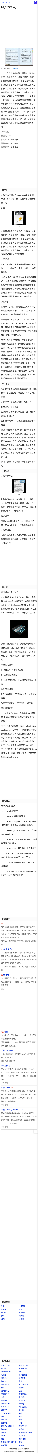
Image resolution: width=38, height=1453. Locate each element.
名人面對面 (23, 1375)
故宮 (2, 1306)
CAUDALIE (5, 1407)
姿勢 (20, 1413)
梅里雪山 (22, 1306)
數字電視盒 (5, 1384)
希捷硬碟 (22, 1378)
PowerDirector (6, 1372)
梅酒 (2, 1388)
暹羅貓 (21, 1319)
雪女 (2, 1397)
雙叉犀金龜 (23, 1394)
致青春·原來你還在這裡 (9, 1442)
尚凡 (2, 1416)
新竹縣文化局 (23, 1384)
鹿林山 (21, 1445)
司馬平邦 (4, 1410)
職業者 (21, 1429)
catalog (21, 1404)
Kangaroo (4, 1368)
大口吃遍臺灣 (6, 1413)
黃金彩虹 (22, 1397)
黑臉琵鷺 (22, 1400)
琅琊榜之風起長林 (7, 1426)
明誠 (20, 1420)
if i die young (23, 1365)
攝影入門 (4, 1381)
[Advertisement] (19, 28)
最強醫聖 (4, 1423)
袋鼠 (20, 1391)
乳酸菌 (3, 1375)
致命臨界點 (5, 1391)
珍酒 (20, 1423)
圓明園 (21, 1316)
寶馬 (20, 1309)
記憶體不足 (5, 1394)
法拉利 (3, 1319)
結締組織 (4, 1429)
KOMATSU (23, 1368)
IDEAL (3, 1436)
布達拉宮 (22, 1312)
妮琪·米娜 (22, 1439)
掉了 (20, 1416)
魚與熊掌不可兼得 (25, 1432)
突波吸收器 (23, 1426)
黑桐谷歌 (4, 1400)
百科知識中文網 (24, 1449)
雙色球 (3, 1309)
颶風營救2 (4, 1445)
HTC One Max (6, 1365)
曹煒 (2, 1316)
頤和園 (3, 1312)
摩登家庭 (4, 1420)
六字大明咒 (23, 1407)
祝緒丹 (21, 1388)
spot (20, 1372)
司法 (2, 1439)
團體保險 (4, 1378)
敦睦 (20, 1381)
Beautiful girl (5, 1404)
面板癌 (3, 1432)
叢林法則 (22, 1436)
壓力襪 (21, 1410)
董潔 (20, 1442)
